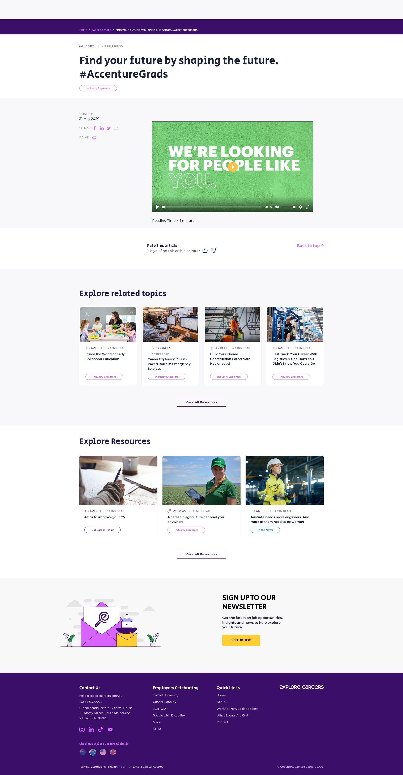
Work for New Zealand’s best (238, 709)
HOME (83, 30)
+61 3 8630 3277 (90, 702)
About (221, 702)
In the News (265, 529)
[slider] (212, 207)
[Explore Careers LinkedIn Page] (93, 731)
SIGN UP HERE (241, 640)
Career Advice (101, 30)
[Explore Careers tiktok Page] (102, 731)
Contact (222, 722)
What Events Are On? (232, 715)
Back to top (309, 246)
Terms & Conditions (92, 766)
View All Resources (201, 402)
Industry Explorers (98, 88)
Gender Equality (164, 702)
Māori (157, 722)
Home (221, 695)
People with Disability (169, 715)
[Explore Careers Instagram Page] (84, 731)
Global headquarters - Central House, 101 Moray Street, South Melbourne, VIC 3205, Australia (106, 713)
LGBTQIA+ (160, 709)
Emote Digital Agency (148, 766)
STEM (157, 729)
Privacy (113, 766)
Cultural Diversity (165, 695)
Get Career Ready (103, 529)
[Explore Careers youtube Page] (111, 731)
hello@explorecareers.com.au (100, 696)
